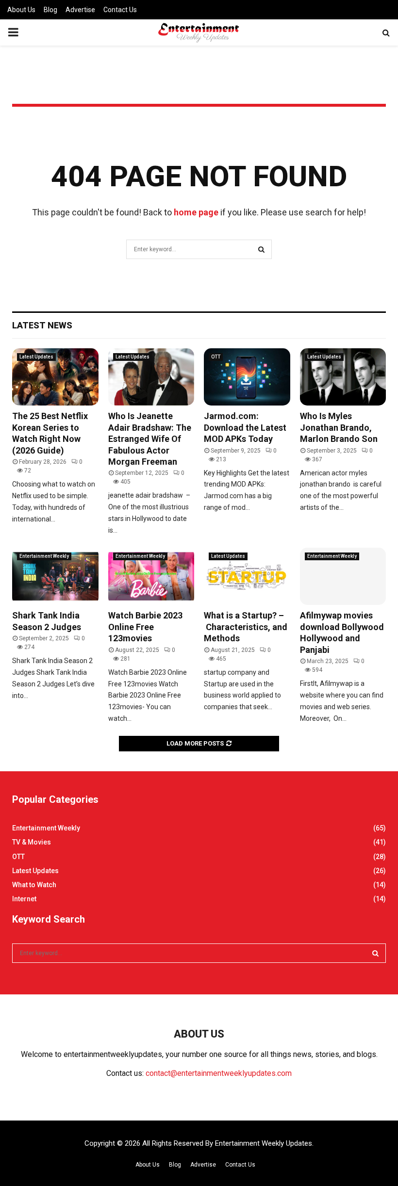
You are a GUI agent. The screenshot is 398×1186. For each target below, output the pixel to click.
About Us (21, 10)
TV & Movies (31, 842)
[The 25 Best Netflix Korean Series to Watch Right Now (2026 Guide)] (55, 377)
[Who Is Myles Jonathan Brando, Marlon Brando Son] (343, 377)
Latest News (42, 325)
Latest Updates (36, 356)
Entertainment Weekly (44, 556)
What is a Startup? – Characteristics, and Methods (245, 626)
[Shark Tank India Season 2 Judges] (55, 576)
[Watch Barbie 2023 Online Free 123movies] (151, 576)
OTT (215, 356)
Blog (50, 10)
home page (196, 212)
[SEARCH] (375, 953)
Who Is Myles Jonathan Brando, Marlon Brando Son (339, 427)
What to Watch (34, 885)
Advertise (80, 10)
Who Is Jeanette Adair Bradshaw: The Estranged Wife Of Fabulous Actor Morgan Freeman (149, 439)
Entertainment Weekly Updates (263, 1143)
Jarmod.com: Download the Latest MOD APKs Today (245, 427)
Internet (24, 899)
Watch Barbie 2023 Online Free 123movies (145, 626)
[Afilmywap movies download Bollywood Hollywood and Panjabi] (343, 576)
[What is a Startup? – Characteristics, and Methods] (247, 576)
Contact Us (120, 10)
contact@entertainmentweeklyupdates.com (219, 1073)
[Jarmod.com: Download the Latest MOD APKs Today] (247, 377)
